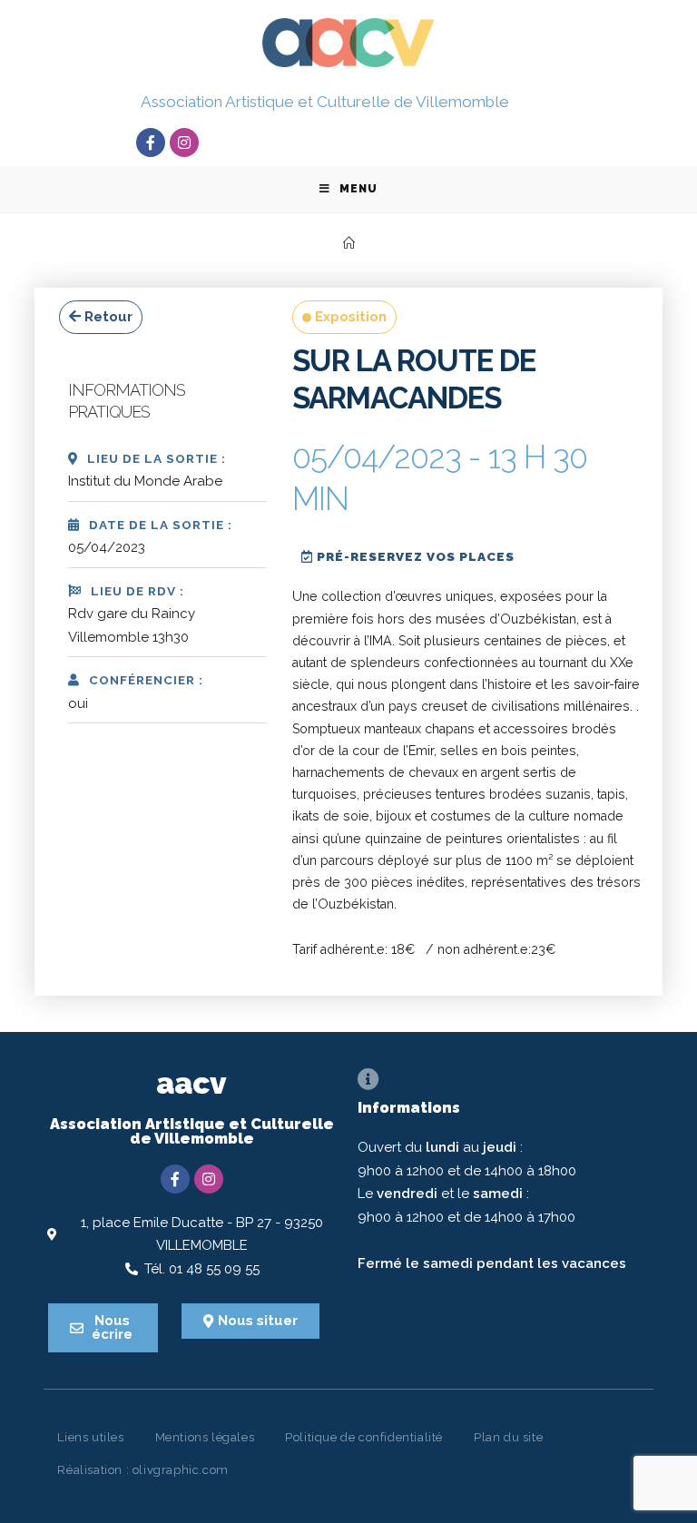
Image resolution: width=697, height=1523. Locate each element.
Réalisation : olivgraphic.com (142, 1470)
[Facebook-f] (150, 142)
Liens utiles (90, 1437)
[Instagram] (184, 142)
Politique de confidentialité (364, 1437)
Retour (107, 317)
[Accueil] (349, 244)
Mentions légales (205, 1437)
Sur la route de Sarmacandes (413, 379)
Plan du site (508, 1437)
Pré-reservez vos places (414, 556)
